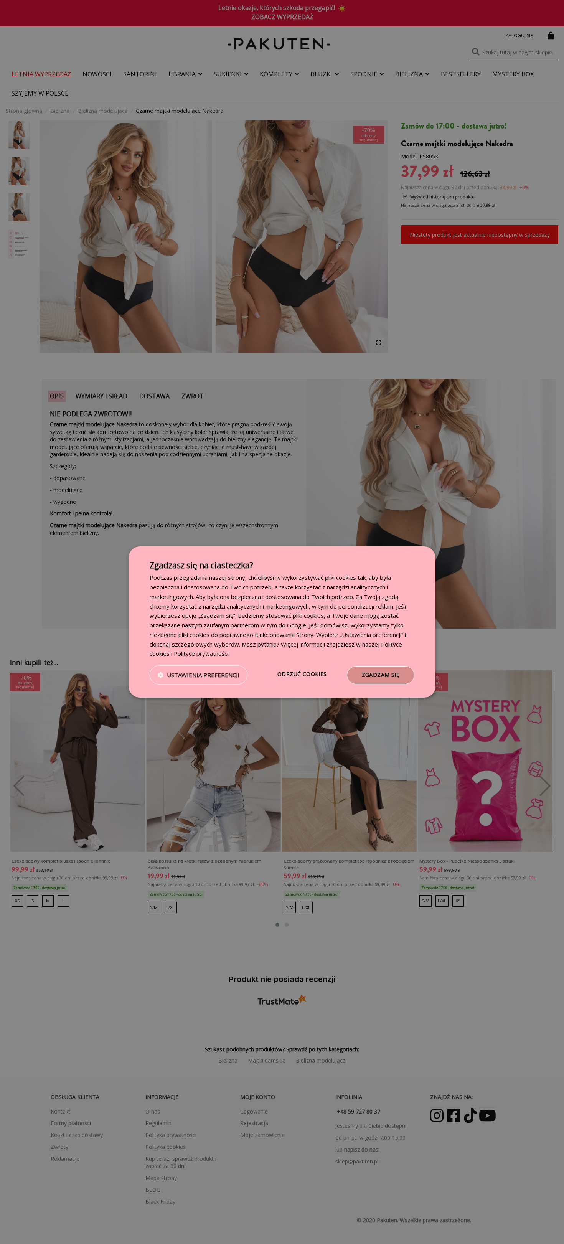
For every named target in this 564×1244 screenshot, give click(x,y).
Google (296, 625)
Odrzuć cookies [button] (302, 674)
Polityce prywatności (201, 653)
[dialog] (282, 622)
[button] (198, 675)
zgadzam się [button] (380, 674)
